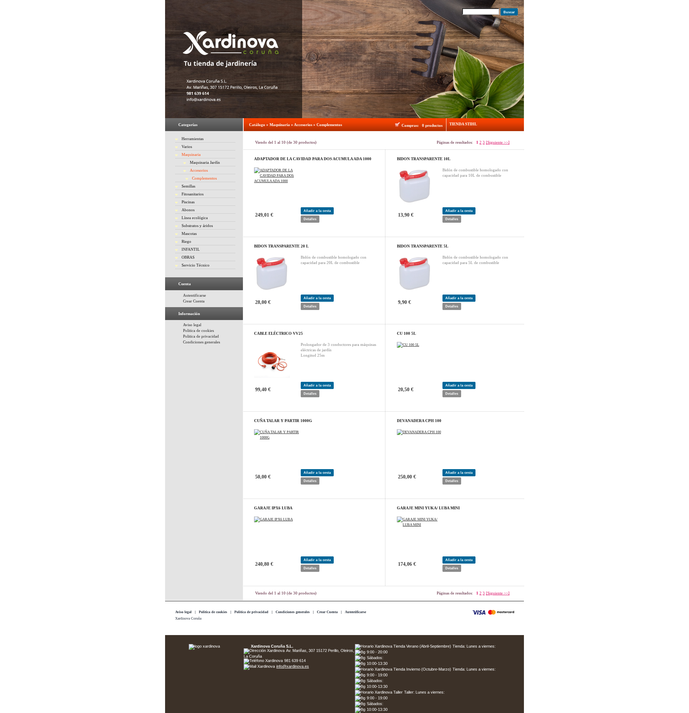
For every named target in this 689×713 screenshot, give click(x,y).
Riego (186, 241)
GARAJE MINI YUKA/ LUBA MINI (428, 508)
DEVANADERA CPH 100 (419, 420)
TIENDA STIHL (463, 124)
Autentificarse (194, 295)
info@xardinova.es (292, 666)
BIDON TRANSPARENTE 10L (423, 159)
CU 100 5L (406, 333)
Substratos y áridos (197, 225)
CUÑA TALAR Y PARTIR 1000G (283, 420)
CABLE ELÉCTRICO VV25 (278, 333)
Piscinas (188, 202)
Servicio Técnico (196, 265)
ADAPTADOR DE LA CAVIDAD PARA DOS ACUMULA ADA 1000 (312, 159)
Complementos (204, 178)
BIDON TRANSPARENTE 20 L (281, 246)
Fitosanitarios (192, 194)
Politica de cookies (198, 330)
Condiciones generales (201, 342)
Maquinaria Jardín (205, 162)
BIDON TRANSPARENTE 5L (422, 246)
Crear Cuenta (194, 301)
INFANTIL (191, 249)
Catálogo (257, 124)
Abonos (188, 210)
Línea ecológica (195, 218)
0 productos (432, 125)
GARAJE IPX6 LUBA (273, 508)
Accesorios (199, 170)
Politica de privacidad (201, 336)
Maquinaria (191, 154)
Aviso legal (192, 325)
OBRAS (188, 257)
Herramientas (192, 138)
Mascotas (189, 233)
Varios (187, 146)
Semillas (188, 186)
